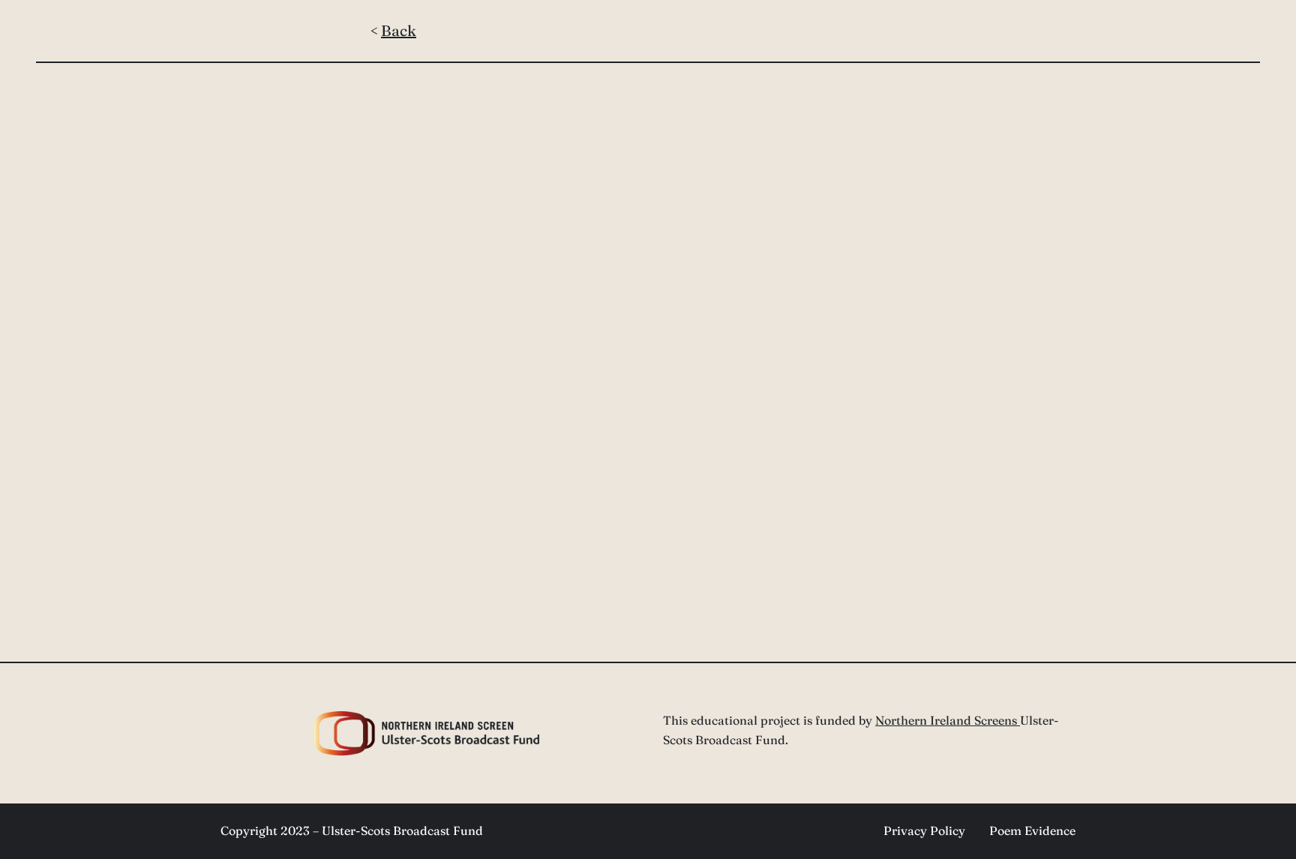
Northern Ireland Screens (947, 720)
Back (398, 30)
